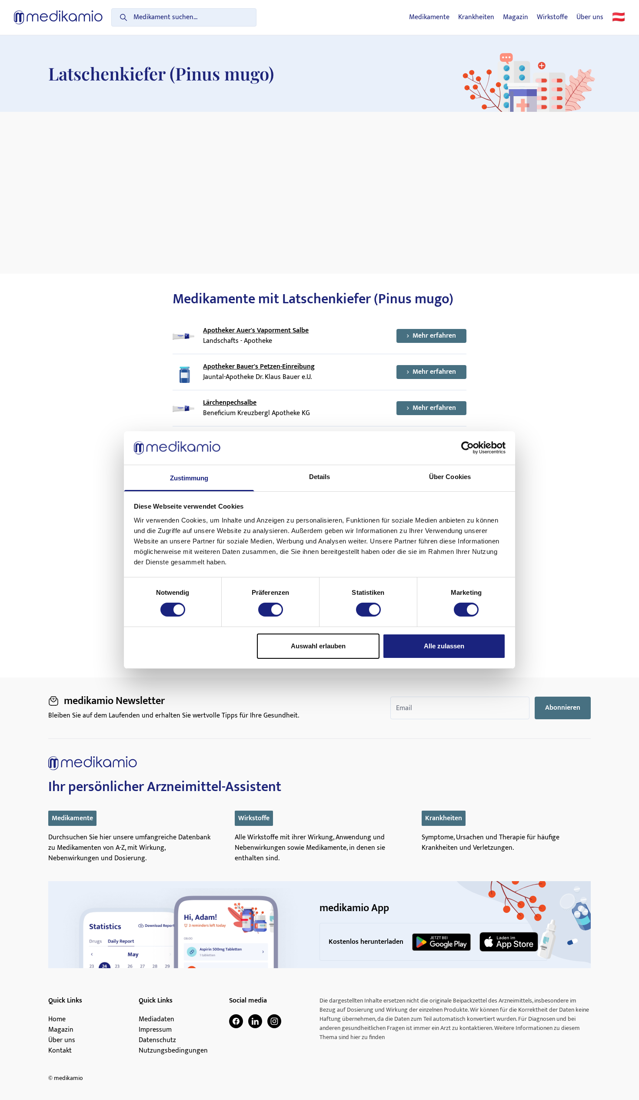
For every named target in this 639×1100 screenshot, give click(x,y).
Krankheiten (476, 17)
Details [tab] (319, 476)
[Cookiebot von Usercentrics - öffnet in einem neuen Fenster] (467, 447)
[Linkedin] (255, 1021)
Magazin (515, 17)
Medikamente (429, 17)
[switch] (270, 610)
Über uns (589, 17)
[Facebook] (236, 1021)
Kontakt (60, 1051)
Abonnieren (562, 708)
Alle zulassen (444, 646)
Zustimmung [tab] (189, 478)
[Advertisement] (319, 177)
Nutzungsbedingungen (173, 1051)
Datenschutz (157, 1040)
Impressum (155, 1030)
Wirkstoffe (552, 17)
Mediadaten (156, 1019)
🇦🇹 (618, 17)
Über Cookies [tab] (450, 476)
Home (57, 1019)
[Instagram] (274, 1021)
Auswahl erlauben (318, 646)
